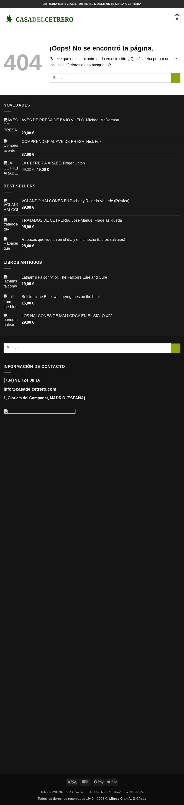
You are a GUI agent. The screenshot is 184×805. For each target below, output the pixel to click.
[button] (82, 19)
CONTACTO (74, 792)
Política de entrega (103, 792)
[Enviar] (175, 77)
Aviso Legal (135, 792)
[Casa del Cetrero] (39, 19)
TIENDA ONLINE (51, 792)
